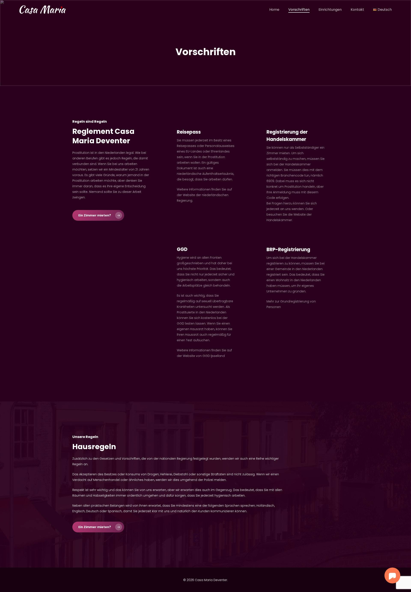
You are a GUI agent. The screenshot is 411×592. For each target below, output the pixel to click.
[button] (98, 215)
